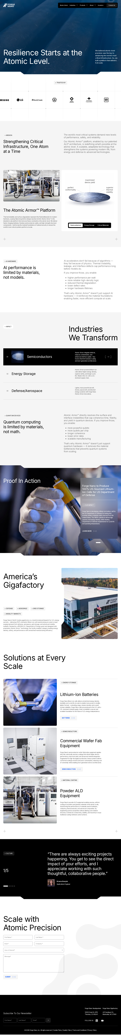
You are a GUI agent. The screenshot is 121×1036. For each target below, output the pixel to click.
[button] (98, 542)
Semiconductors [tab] (75, 225)
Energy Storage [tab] (89, 225)
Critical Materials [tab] (103, 225)
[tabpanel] (89, 196)
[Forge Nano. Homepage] (9, 5)
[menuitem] (64, 5)
